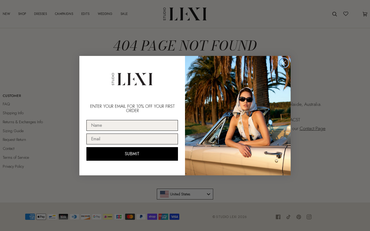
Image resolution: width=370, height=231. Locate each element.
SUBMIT (132, 154)
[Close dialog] (283, 63)
